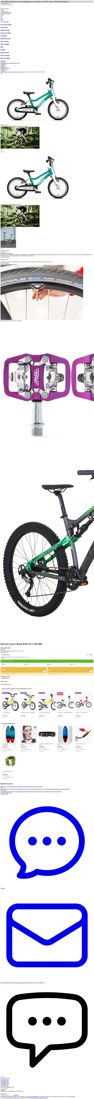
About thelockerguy (5, 791)
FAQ (7, 794)
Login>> (6, 716)
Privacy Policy (29, 791)
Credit (28, 789)
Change (90, 654)
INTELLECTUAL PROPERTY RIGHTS (38, 1097)
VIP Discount (52, 791)
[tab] (47, 264)
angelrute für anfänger (37, 786)
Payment (32, 789)
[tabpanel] (47, 453)
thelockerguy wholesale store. (13, 1097)
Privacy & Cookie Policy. (33, 1096)
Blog (10, 791)
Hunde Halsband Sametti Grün (8, 771)
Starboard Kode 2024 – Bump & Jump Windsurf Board (9, 744)
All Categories (58, 791)
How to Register (4, 789)
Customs (40, 789)
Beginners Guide (22, 791)
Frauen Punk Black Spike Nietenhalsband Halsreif (27, 744)
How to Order (11, 789)
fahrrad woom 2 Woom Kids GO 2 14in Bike (14, 72)
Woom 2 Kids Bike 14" (6, 712)
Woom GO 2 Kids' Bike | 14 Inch (44, 712)
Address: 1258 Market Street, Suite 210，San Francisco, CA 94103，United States (26, 982)
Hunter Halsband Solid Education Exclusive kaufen (46, 744)
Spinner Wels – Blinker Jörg (80, 743)
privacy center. (72, 1096)
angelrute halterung (28, 786)
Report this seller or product (7, 253)
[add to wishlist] (1, 678)
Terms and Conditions (37, 791)
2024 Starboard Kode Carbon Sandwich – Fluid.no (64, 744)
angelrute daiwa (12, 786)
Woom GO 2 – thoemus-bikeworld (81, 712)
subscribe (3, 1089)
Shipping (36, 789)
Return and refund (53, 789)
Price (15, 789)
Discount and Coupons (22, 789)
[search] (1, 7)
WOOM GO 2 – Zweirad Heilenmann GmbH (65, 712)
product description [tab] (5, 263)
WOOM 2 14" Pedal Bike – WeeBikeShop (28, 712)
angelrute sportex (20, 786)
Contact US (3, 794)
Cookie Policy (45, 791)
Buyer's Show (15, 791)
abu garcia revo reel (5, 786)
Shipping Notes (4, 681)
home (2, 72)
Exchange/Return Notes (6, 684)
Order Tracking (45, 789)
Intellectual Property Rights (63, 789)
